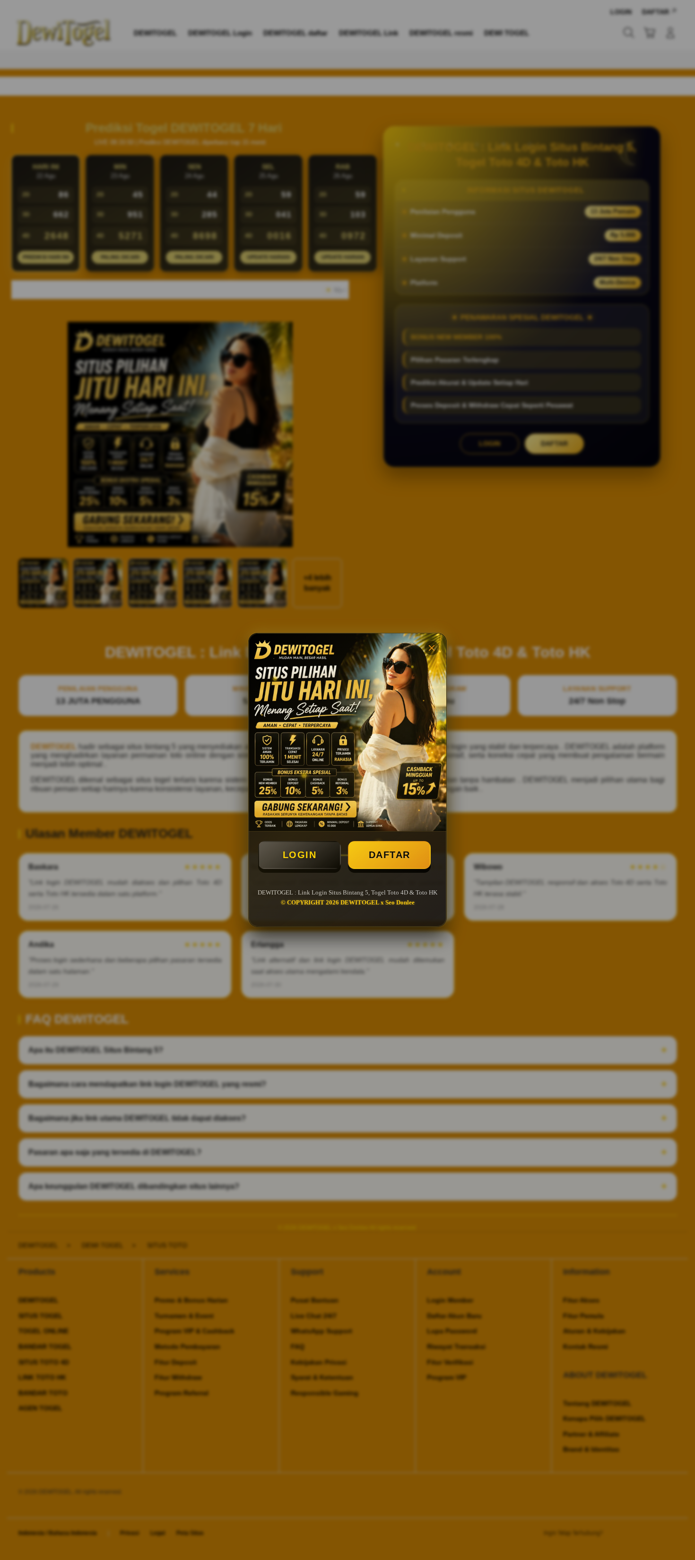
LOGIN (300, 855)
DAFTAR (389, 855)
